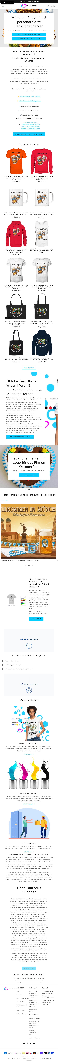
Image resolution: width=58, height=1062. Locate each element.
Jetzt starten (36, 618)
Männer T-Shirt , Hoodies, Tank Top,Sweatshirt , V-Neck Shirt (34, 994)
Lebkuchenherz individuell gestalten (30, 101)
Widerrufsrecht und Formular (22, 1006)
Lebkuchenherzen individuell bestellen (29, 134)
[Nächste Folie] (32, 489)
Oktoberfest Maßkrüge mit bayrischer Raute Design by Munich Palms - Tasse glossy (16, 214)
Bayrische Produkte (34, 1018)
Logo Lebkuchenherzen (29, 475)
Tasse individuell (33, 1014)
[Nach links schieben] (25, 565)
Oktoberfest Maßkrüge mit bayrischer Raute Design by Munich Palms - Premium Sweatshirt (41, 178)
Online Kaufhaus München (31, 1056)
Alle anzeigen (29, 368)
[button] (3, 6)
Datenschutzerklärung (21, 1058)
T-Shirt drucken (28, 804)
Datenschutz (20, 1001)
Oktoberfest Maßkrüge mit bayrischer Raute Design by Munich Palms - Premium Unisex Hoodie (16, 250)
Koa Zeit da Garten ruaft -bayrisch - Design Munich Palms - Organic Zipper (42, 358)
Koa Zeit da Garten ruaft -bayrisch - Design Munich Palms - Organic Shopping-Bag (16, 323)
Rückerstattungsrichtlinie (23, 998)
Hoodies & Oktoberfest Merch (30, 128)
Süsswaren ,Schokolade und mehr (33, 1032)
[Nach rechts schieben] (32, 565)
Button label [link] (29, 968)
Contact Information (34, 1038)
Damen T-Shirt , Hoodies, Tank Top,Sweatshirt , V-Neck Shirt (34, 1003)
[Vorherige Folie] (25, 489)
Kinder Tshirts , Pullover (33, 1010)
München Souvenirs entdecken (29, 34)
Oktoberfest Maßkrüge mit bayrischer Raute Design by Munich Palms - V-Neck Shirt (16, 287)
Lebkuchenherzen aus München (30, 124)
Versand (32, 1058)
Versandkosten (20, 1010)
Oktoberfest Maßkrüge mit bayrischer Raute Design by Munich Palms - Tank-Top (42, 250)
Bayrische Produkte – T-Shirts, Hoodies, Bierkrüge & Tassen (19, 560)
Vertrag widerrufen (22, 1013)
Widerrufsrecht (11, 1058)
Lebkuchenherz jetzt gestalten (29, 38)
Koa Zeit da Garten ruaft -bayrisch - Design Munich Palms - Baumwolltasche (16, 358)
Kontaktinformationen (46, 1058)
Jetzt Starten (28, 852)
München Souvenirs (30, 122)
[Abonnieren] (41, 982)
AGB (18, 991)
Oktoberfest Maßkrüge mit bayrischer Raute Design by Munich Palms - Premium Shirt (16, 178)
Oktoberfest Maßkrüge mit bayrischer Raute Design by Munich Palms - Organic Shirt (41, 287)
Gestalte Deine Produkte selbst (20, 437)
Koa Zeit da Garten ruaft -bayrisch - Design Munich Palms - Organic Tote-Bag (41, 323)
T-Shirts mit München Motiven (30, 126)
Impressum (19, 995)
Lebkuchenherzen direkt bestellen (30, 96)
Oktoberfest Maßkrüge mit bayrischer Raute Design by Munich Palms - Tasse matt (42, 214)
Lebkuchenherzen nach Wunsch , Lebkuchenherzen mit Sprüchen (34, 1024)
